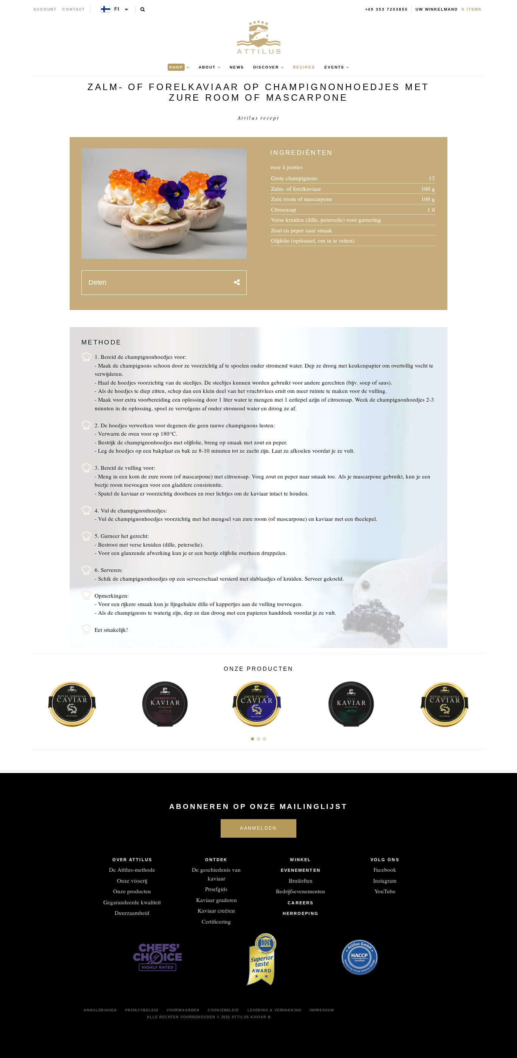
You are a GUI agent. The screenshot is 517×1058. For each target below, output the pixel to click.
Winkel (300, 859)
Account (45, 9)
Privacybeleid (142, 1010)
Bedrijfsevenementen (300, 891)
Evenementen (301, 870)
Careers (300, 903)
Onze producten (132, 891)
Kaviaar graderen (216, 900)
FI (117, 9)
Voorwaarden (183, 1010)
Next (477, 702)
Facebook (385, 869)
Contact (74, 9)
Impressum (322, 1010)
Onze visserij (132, 880)
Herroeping (301, 913)
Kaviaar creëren (216, 910)
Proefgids (216, 889)
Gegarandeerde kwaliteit (132, 902)
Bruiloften (301, 880)
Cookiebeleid (223, 1010)
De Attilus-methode (132, 869)
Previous (39, 702)
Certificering (216, 921)
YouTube (385, 891)
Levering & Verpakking (274, 1010)
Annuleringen (100, 1010)
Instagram (385, 880)
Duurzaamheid (132, 912)
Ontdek (216, 859)
